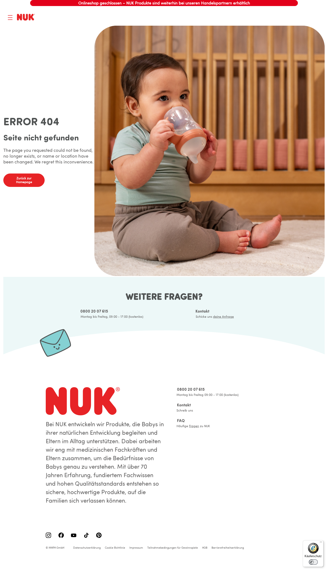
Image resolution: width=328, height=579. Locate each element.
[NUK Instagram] (48, 536)
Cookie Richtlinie (115, 547)
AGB (204, 547)
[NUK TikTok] (86, 536)
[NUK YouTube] (73, 536)
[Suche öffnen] (294, 17)
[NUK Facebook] (61, 536)
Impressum (136, 547)
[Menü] (321, 543)
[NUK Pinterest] (99, 536)
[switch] (313, 562)
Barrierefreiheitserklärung (228, 547)
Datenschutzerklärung (87, 547)
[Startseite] (26, 17)
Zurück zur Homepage (24, 180)
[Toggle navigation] (10, 17)
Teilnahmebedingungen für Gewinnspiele (172, 547)
